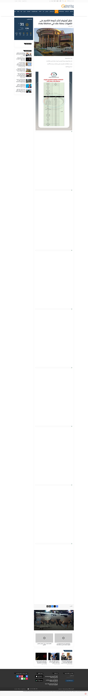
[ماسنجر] (52, 606)
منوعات (14, 11)
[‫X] (55, 606)
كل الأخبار (67, 11)
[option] (54, 620)
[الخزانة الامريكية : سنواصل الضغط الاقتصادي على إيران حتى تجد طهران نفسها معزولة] (28, 86)
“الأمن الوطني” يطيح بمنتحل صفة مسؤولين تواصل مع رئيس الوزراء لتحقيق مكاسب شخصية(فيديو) (41, 662)
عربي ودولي (52, 11)
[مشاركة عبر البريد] (50, 606)
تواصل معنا (16, 1)
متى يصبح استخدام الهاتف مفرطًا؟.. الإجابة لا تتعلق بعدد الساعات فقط (20, 59)
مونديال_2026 (61, 11)
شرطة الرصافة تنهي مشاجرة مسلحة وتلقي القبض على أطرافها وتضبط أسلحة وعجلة (20, 80)
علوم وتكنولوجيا (34, 11)
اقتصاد (40, 11)
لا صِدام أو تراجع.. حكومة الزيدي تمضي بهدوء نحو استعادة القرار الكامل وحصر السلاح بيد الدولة (21, 75)
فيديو (25, 11)
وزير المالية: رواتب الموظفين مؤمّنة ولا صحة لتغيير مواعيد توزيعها (20, 54)
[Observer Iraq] (67, 6)
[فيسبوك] (57, 606)
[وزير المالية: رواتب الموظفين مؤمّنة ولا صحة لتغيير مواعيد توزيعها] (28, 54)
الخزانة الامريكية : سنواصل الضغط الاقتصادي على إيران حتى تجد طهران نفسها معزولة (20, 85)
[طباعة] (47, 606)
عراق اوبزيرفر (60, 689)
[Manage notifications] (85, 694)
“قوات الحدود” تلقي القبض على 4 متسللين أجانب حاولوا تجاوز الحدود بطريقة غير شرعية (62, 618)
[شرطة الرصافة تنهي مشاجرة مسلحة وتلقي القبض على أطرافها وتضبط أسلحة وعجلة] (28, 81)
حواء (21, 11)
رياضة (18, 11)
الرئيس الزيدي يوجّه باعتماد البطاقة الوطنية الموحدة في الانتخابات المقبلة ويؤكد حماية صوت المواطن (66, 662)
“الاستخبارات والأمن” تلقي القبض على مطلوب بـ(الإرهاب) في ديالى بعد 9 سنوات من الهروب (54, 662)
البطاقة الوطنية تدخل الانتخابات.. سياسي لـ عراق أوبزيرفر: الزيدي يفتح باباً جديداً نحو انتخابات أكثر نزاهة (21, 64)
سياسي (46, 11)
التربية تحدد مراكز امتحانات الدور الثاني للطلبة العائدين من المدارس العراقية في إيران (20, 70)
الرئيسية (71, 11)
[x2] (50, 1)
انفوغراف (28, 11)
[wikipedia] (48, 1)
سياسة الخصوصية (24, 1)
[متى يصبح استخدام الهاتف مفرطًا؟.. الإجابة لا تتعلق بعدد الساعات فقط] (28, 59)
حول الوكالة (19, 1)
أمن (43, 11)
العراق (56, 11)
